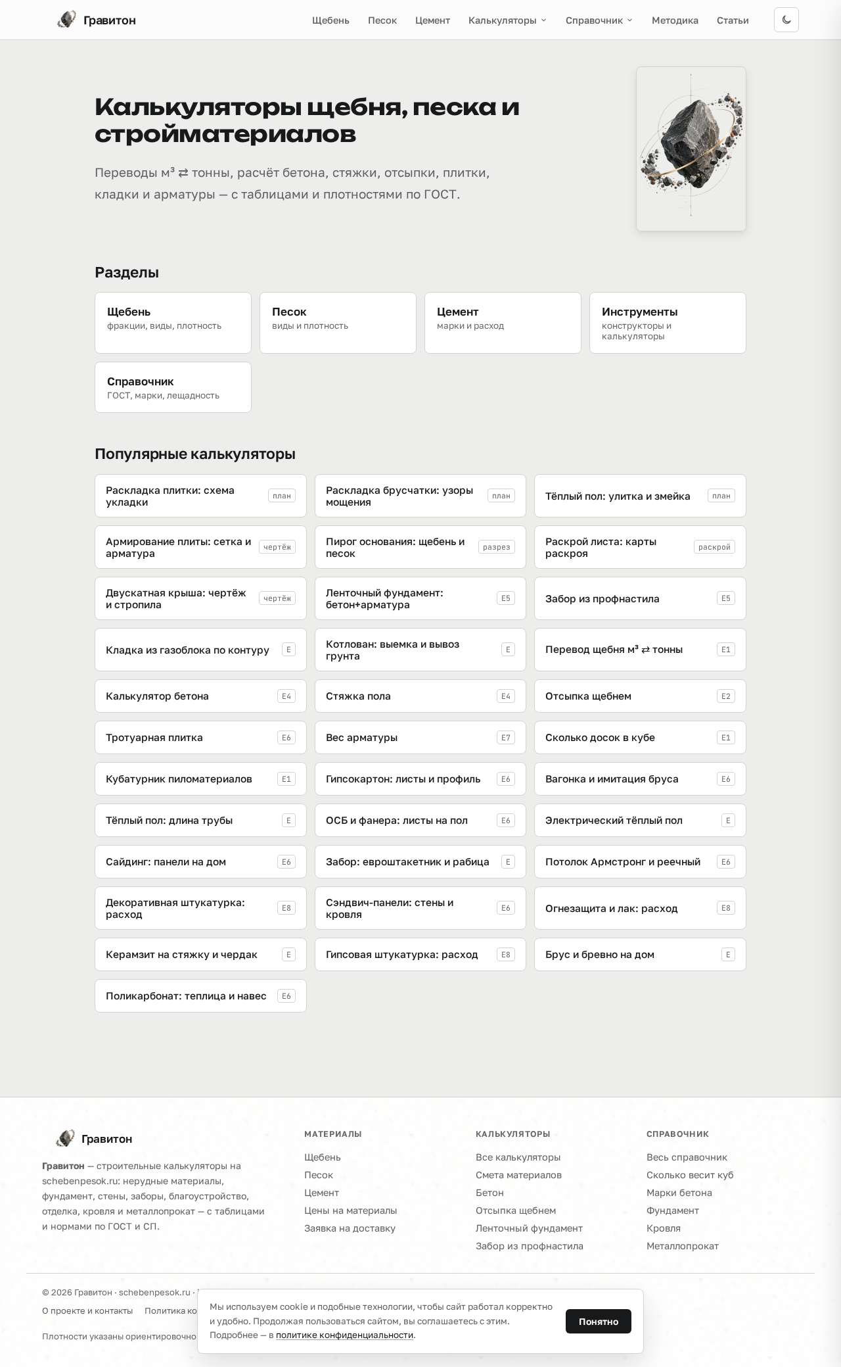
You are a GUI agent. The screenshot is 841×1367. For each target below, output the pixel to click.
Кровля (664, 1228)
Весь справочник (687, 1157)
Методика (675, 20)
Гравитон (106, 1138)
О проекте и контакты (87, 1310)
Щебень (331, 20)
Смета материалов (519, 1174)
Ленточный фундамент (529, 1228)
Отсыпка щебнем (516, 1210)
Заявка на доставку (350, 1228)
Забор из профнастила (529, 1245)
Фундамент (673, 1210)
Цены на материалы (351, 1210)
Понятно (598, 1321)
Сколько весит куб (690, 1174)
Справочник (594, 20)
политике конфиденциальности (344, 1335)
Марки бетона (679, 1192)
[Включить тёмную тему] (786, 19)
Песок (382, 20)
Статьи (733, 20)
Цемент (432, 20)
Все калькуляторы (518, 1157)
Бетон (490, 1192)
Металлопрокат (683, 1245)
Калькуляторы (502, 20)
